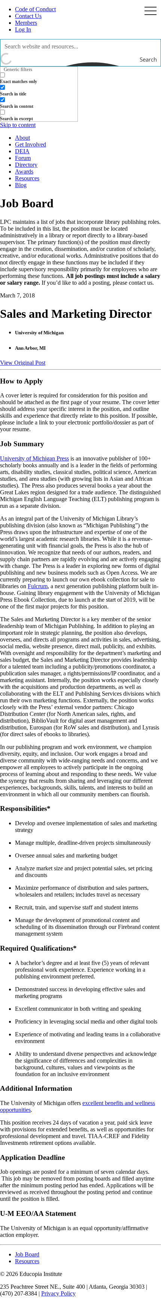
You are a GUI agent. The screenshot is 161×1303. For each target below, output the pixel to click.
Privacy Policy (58, 1293)
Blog (21, 185)
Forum (23, 158)
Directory (26, 165)
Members (26, 23)
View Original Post (22, 362)
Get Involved (30, 144)
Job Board (27, 1254)
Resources (27, 178)
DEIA (22, 151)
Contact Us (28, 16)
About (22, 137)
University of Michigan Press (34, 458)
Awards (24, 171)
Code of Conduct (35, 9)
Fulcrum (38, 586)
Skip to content (18, 125)
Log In (23, 29)
